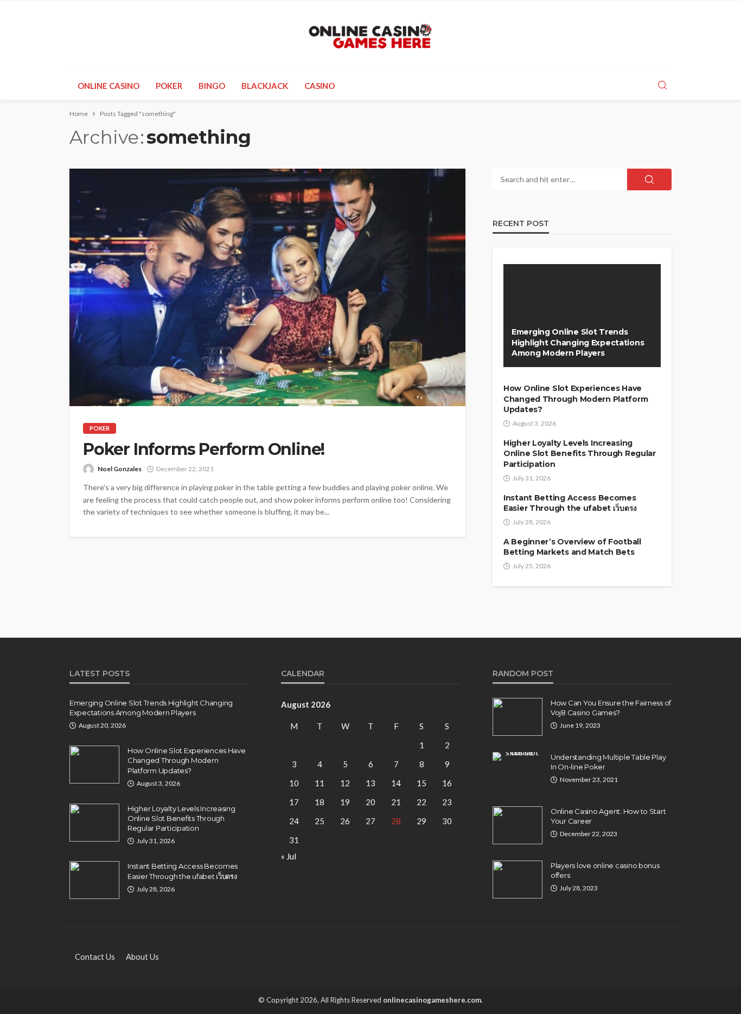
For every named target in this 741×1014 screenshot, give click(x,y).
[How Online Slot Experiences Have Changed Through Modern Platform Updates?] (94, 765)
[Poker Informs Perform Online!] (267, 287)
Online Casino (108, 86)
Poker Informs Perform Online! (203, 449)
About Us (142, 956)
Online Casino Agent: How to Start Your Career (608, 816)
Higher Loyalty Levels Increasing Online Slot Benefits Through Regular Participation (579, 453)
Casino (319, 86)
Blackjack (264, 86)
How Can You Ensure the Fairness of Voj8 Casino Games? (611, 707)
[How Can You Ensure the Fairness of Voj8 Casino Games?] (517, 717)
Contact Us (95, 956)
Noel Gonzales (120, 469)
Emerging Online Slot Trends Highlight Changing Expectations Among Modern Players (578, 342)
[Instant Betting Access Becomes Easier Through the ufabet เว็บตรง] (94, 880)
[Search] (662, 86)
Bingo (212, 86)
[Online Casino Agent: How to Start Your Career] (517, 825)
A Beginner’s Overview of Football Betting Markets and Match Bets (572, 547)
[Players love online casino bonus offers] (517, 880)
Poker (169, 86)
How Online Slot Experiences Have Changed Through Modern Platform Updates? (575, 398)
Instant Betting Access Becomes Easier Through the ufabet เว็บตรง (570, 503)
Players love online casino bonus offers (605, 870)
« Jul (288, 856)
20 (370, 802)
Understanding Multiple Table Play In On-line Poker (608, 762)
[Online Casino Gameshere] (370, 35)
